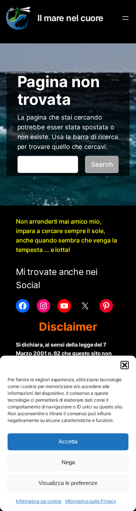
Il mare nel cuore (70, 18)
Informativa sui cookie (39, 501)
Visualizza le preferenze (68, 483)
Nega (68, 462)
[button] (124, 365)
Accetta (68, 441)
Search (102, 164)
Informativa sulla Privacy (91, 501)
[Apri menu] (125, 18)
